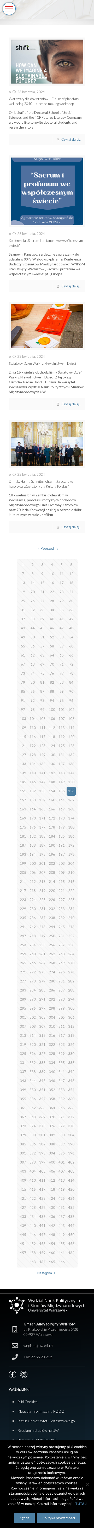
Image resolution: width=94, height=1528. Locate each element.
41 (62, 619)
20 (33, 592)
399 (42, 1162)
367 (23, 1117)
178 (52, 827)
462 (71, 1253)
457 (23, 1253)
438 (71, 1216)
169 (23, 818)
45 (42, 628)
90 (71, 691)
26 (33, 601)
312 (71, 1026)
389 (61, 1144)
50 (33, 637)
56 (33, 646)
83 (62, 682)
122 (33, 746)
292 (52, 999)
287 (61, 990)
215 (61, 881)
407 (61, 1171)
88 (52, 691)
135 (42, 764)
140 (33, 773)
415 (23, 1189)
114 (71, 728)
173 (61, 818)
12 (71, 574)
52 (52, 637)
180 (71, 827)
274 (52, 972)
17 (62, 583)
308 (33, 1026)
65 (62, 655)
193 (23, 854)
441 (42, 1226)
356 (33, 1099)
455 (61, 1244)
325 (23, 1054)
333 (42, 1063)
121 (23, 746)
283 (23, 990)
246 (71, 927)
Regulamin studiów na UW (38, 1430)
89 (62, 691)
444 (71, 1226)
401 (61, 1162)
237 (42, 918)
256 (52, 945)
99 (42, 709)
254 (33, 945)
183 (42, 836)
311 (61, 1026)
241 (23, 927)
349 (23, 1090)
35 (62, 610)
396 (71, 1153)
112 (52, 728)
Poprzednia (49, 548)
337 (23, 1072)
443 (61, 1226)
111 (42, 728)
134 (33, 764)
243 (42, 927)
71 (62, 664)
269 (61, 963)
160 (52, 800)
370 (52, 1117)
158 (33, 800)
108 (71, 719)
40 (52, 619)
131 (61, 755)
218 (33, 891)
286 (52, 990)
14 (33, 583)
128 (33, 755)
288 (71, 990)
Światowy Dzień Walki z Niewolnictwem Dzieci (42, 363)
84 (71, 682)
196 (52, 854)
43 (23, 628)
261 (42, 954)
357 (42, 1099)
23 (62, 592)
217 (23, 891)
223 (23, 900)
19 (23, 592)
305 (61, 1017)
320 (33, 1044)
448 (52, 1235)
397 (23, 1162)
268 (52, 963)
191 (61, 845)
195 (42, 854)
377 (61, 1126)
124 (52, 746)
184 (52, 836)
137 (61, 764)
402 (71, 1162)
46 (52, 628)
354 (71, 1090)
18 (71, 583)
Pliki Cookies (27, 1401)
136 (52, 764)
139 (23, 773)
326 (33, 1054)
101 (61, 709)
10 (52, 574)
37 (23, 619)
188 (33, 845)
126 (71, 746)
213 (42, 881)
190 (52, 845)
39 (42, 619)
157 (23, 800)
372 (71, 1117)
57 (42, 646)
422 (33, 1198)
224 (33, 900)
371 (61, 1117)
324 (71, 1044)
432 (71, 1207)
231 (42, 909)
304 (52, 1017)
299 (61, 1008)
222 (71, 891)
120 (71, 737)
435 (42, 1216)
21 (42, 592)
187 (23, 845)
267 (42, 963)
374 (33, 1126)
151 (23, 791)
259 (23, 954)
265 (23, 963)
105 (42, 719)
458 (33, 1253)
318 (71, 1035)
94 (52, 700)
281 (61, 981)
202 (52, 863)
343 (23, 1081)
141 (42, 773)
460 (52, 1253)
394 (52, 1153)
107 (61, 719)
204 (71, 863)
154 (52, 791)
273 (42, 972)
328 (52, 1054)
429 (42, 1207)
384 (71, 1135)
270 (71, 963)
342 (71, 1072)
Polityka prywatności (59, 1518)
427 (23, 1207)
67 (23, 664)
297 (42, 1008)
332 (33, 1063)
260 (33, 954)
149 (61, 782)
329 (61, 1054)
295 (23, 1008)
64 (52, 655)
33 (42, 610)
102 (71, 709)
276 (71, 972)
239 (61, 918)
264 (71, 954)
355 (23, 1099)
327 (42, 1054)
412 (52, 1180)
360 (71, 1099)
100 (52, 709)
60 (71, 646)
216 (71, 881)
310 (52, 1026)
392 (33, 1153)
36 (71, 610)
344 (33, 1081)
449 (61, 1235)
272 (33, 972)
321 (42, 1044)
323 (61, 1044)
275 (61, 972)
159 (42, 800)
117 (42, 737)
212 (33, 881)
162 (71, 800)
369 (42, 1117)
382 (52, 1135)
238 (52, 918)
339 (42, 1072)
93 (42, 700)
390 (71, 1144)
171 (42, 818)
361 (23, 1108)
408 (71, 1171)
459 (42, 1253)
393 (42, 1153)
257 (61, 945)
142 (52, 773)
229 (23, 909)
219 (42, 891)
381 (42, 1135)
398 (33, 1162)
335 (61, 1063)
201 (42, 863)
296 (33, 1008)
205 (23, 872)
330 (71, 1054)
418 (52, 1189)
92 (33, 700)
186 (71, 836)
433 (23, 1216)
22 (52, 592)
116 (33, 737)
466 (61, 1262)
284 (33, 990)
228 (71, 900)
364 (52, 1108)
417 (42, 1189)
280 (52, 981)
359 (61, 1099)
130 (52, 755)
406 (52, 1171)
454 (52, 1244)
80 (33, 682)
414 (71, 1180)
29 (62, 601)
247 (23, 936)
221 (61, 891)
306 (71, 1017)
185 (61, 836)
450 (71, 1235)
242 (33, 927)
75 (42, 673)
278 (33, 981)
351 (42, 1090)
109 (23, 728)
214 (52, 881)
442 (52, 1226)
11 (62, 574)
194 (33, 854)
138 (71, 764)
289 (23, 999)
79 (23, 682)
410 (33, 1180)
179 (61, 827)
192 (71, 845)
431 (61, 1207)
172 (52, 818)
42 (71, 619)
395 (61, 1153)
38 (33, 619)
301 (23, 1017)
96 (71, 700)
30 (71, 601)
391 (23, 1153)
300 (71, 1008)
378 (71, 1126)
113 (61, 728)
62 (33, 655)
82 (52, 682)
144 (71, 773)
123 (42, 746)
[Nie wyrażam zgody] (87, 1484)
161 (61, 800)
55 (23, 646)
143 (61, 773)
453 (42, 1244)
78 (71, 673)
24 (71, 592)
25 (23, 601)
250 (52, 936)
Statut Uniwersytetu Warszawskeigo (46, 1421)
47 (62, 628)
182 (33, 836)
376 (52, 1126)
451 (23, 1244)
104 (33, 719)
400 (52, 1162)
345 (42, 1081)
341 (61, 1072)
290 (33, 999)
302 (33, 1017)
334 (52, 1063)
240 (71, 918)
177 (42, 827)
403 (23, 1171)
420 (71, 1189)
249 (42, 936)
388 (52, 1144)
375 (42, 1126)
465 (52, 1262)
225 (42, 900)
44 (33, 628)
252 (71, 936)
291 (42, 999)
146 (33, 782)
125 (61, 746)
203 (61, 863)
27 (42, 601)
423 (42, 1198)
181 (23, 836)
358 (52, 1099)
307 (23, 1026)
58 (52, 646)
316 (52, 1035)
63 (42, 655)
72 (71, 664)
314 (33, 1035)
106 (52, 719)
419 (61, 1189)
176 (33, 827)
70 (52, 664)
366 (71, 1108)
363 (42, 1108)
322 (52, 1044)
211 (23, 881)
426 (71, 1198)
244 (52, 927)
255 (42, 945)
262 (52, 954)
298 (52, 1008)
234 (71, 909)
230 (33, 909)
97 (23, 709)
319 (23, 1044)
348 (71, 1081)
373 (23, 1126)
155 (61, 791)
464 (42, 1262)
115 (23, 737)
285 (42, 990)
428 (33, 1207)
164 (33, 809)
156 (71, 791)
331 (23, 1063)
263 (61, 954)
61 (23, 655)
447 (42, 1235)
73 (23, 673)
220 (52, 891)
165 (42, 809)
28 (52, 601)
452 (33, 1244)
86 (33, 691)
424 (52, 1198)
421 (23, 1198)
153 (42, 791)
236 (33, 918)
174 (71, 818)
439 (23, 1226)
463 (33, 1262)
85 (23, 691)
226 (52, 900)
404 (33, 1171)
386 (33, 1144)
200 (33, 863)
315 (42, 1035)
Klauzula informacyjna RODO (40, 1411)
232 (52, 909)
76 (52, 673)
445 (23, 1235)
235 (23, 918)
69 (42, 664)
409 (23, 1180)
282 (71, 981)
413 (61, 1180)
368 (33, 1117)
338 (33, 1072)
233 (61, 909)
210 (71, 872)
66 (71, 655)
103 (23, 719)
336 (71, 1063)
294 (71, 999)
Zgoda (24, 1518)
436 (52, 1216)
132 (71, 755)
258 (71, 945)
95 (62, 700)
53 (62, 637)
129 (42, 755)
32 (33, 610)
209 (61, 872)
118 (52, 737)
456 (71, 1244)
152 (33, 791)
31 (23, 610)
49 (23, 637)
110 (33, 728)
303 (42, 1017)
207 (42, 872)
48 (71, 628)
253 (23, 945)
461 (61, 1253)
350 (33, 1090)
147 (42, 782)
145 (23, 782)
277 (23, 981)
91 (23, 700)
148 (52, 782)
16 (52, 583)
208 (52, 872)
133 (23, 764)
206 (33, 872)
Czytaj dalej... (71, 139)
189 (42, 845)
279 (42, 981)
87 (42, 691)
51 (42, 637)
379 (23, 1135)
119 (61, 737)
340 (52, 1072)
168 (71, 809)
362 (33, 1108)
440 (33, 1226)
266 (33, 963)
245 (61, 927)
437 (61, 1216)
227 (61, 900)
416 (33, 1189)
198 (71, 854)
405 (42, 1171)
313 (23, 1035)
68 (33, 664)
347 (61, 1081)
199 (23, 863)
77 (62, 673)
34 (52, 610)
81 (42, 682)
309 (42, 1026)
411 (42, 1180)
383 (61, 1135)
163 (23, 809)
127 (23, 755)
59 (62, 646)
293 (61, 999)
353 (61, 1090)
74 (33, 673)
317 (61, 1035)
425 (61, 1198)
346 (52, 1081)
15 (42, 583)
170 (33, 818)
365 (61, 1108)
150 (71, 782)
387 (42, 1144)
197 (61, 854)
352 (52, 1090)
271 (23, 972)
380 (33, 1135)
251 (61, 936)
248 (33, 936)
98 (33, 709)
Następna (44, 1273)
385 (23, 1144)
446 (33, 1235)
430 (52, 1207)
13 (23, 583)
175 (23, 827)
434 (33, 1216)
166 (52, 809)
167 (61, 809)
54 (71, 637)
